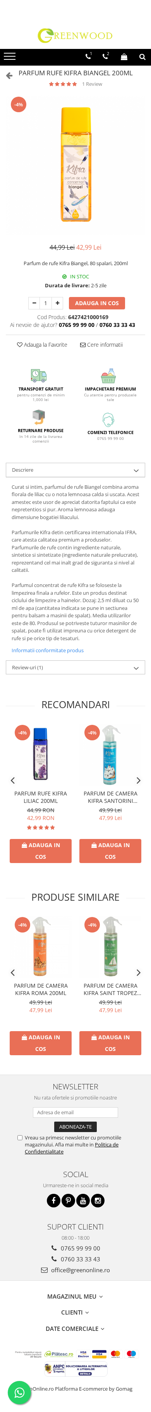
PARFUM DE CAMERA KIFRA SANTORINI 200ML (110, 797)
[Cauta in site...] (142, 56)
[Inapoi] (6, 75)
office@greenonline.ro (80, 1270)
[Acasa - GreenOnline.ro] (75, 35)
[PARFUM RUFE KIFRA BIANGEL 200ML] (75, 165)
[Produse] (10, 58)
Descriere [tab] (22, 469)
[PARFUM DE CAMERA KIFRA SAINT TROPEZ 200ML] (110, 947)
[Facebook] (53, 1200)
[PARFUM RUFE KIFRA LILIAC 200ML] (41, 755)
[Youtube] (83, 1200)
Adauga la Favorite (44, 344)
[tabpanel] (75, 165)
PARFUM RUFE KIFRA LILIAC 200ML (40, 797)
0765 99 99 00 (79, 1248)
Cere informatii (104, 344)
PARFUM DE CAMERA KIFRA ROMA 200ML (41, 989)
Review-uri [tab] (27, 667)
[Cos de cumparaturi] (124, 56)
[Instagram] (98, 1200)
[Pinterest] (68, 1200)
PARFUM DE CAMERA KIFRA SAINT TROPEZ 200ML (110, 989)
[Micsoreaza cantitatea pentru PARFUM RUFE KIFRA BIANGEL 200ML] (34, 303)
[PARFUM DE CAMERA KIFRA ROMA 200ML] (41, 947)
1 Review (92, 83)
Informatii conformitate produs (48, 650)
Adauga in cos (97, 303)
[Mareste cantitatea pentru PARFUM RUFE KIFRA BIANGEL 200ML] (57, 303)
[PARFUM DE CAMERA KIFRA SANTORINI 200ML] (110, 755)
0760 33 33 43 (79, 1259)
